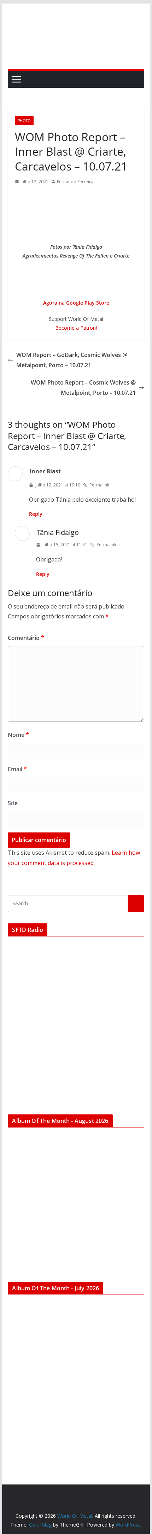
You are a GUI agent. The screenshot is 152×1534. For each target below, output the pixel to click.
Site (13, 803)
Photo (24, 120)
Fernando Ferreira (75, 182)
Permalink (99, 485)
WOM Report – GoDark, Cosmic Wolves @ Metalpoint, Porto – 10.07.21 (71, 360)
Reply (35, 514)
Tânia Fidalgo (58, 532)
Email (17, 769)
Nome (18, 735)
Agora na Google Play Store (76, 302)
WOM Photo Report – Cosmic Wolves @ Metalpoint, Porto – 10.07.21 (83, 388)
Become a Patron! (76, 327)
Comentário (26, 638)
